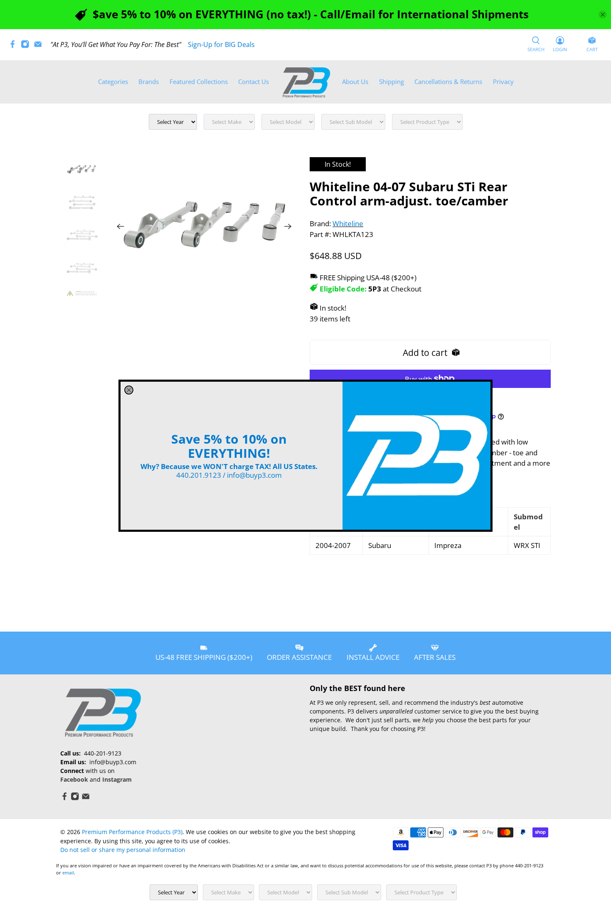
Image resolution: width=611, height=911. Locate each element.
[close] (129, 390)
